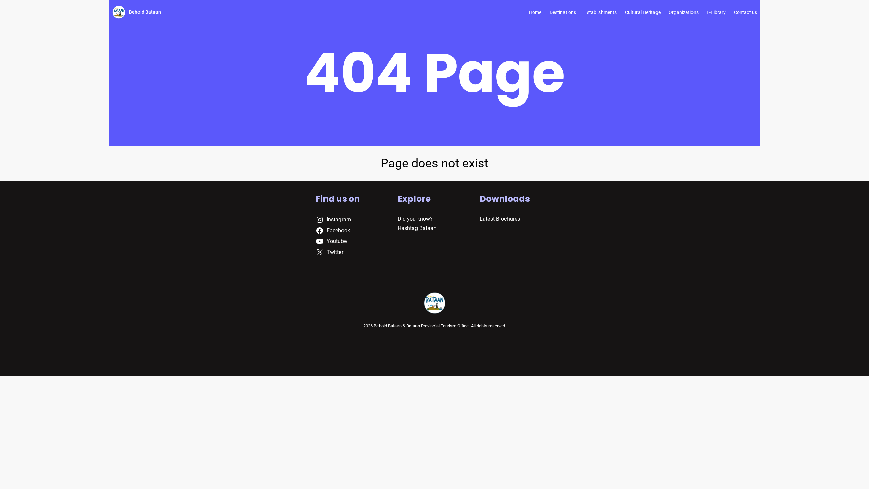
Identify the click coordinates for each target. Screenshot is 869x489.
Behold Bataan (145, 12)
